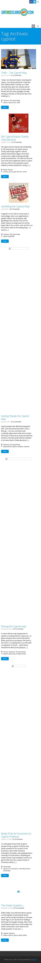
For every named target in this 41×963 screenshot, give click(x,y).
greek (20, 935)
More (5, 107)
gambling (11, 236)
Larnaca (5, 652)
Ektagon (34, 959)
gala (15, 172)
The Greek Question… (12, 905)
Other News (7, 867)
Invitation (20, 446)
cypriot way (12, 654)
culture (5, 935)
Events (5, 170)
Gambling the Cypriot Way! (15, 206)
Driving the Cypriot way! (13, 626)
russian (24, 172)
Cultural (5, 933)
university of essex (24, 869)
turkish (25, 935)
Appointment (7, 446)
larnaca (23, 654)
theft (18, 102)
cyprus (10, 102)
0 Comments (17, 75)
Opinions (6, 100)
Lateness (26, 446)
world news (6, 871)
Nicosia (10, 170)
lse (9, 869)
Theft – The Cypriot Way (14, 72)
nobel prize (14, 869)
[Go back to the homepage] (17, 12)
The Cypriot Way (15, 100)
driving (18, 654)
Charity (5, 172)
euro (14, 102)
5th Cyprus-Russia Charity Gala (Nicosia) (15, 138)
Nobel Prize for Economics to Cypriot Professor (16, 835)
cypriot (5, 102)
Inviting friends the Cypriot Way (15, 417)
